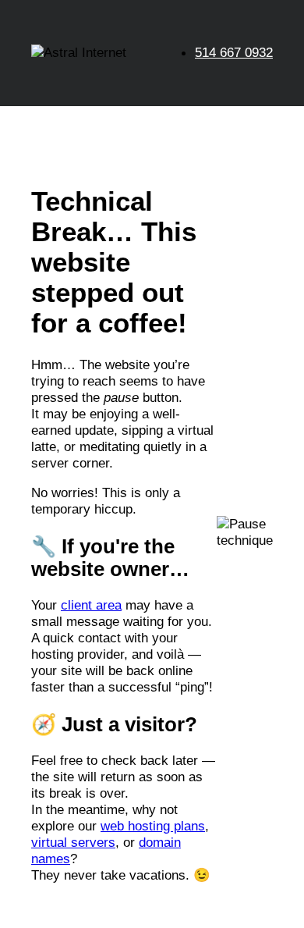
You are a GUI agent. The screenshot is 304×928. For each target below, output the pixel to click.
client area (91, 605)
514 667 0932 (234, 52)
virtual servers (73, 842)
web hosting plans (153, 826)
